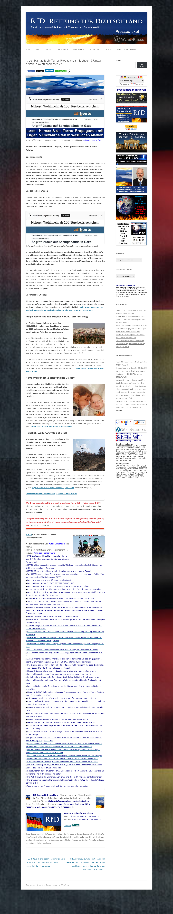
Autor (108, 50)
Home (28, 50)
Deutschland (71, 834)
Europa (79, 834)
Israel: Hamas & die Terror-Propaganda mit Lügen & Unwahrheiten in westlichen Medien (131, 395)
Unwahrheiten (36, 843)
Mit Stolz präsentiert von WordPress (56, 885)
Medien (68, 840)
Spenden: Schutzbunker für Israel (40, 494)
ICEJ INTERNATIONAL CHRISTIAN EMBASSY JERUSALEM (53, 487)
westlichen (47, 843)
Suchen (118, 60)
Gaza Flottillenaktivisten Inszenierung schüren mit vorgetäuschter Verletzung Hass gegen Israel (130, 344)
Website (49, 50)
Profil (38, 50)
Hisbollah (91, 837)
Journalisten (38, 840)
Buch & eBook (78, 50)
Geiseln (67, 837)
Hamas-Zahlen (81, 837)
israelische (29, 840)
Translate (139, 84)
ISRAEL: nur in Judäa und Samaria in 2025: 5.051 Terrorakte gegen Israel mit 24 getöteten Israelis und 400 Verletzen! (131, 328)
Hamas (73, 837)
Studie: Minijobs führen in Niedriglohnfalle (131, 362)
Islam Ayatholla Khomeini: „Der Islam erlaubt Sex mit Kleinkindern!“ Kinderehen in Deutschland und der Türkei (131, 404)
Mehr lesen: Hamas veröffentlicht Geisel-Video (51, 426)
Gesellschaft (87, 834)
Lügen (62, 840)
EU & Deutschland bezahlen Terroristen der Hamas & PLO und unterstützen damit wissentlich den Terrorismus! (45, 862)
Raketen (85, 840)
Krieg (99, 834)
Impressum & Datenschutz (127, 50)
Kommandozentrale (51, 840)
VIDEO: (29, 534)
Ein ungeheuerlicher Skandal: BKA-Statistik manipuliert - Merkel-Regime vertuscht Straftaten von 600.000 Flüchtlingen (131, 371)
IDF (97, 837)
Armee (56, 837)
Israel (95, 834)
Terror (91, 840)
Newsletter (63, 50)
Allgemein (62, 834)
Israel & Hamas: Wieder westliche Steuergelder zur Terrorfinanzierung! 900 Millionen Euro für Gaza (131, 319)
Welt (31, 837)
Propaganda (76, 840)
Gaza (61, 837)
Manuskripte (95, 50)
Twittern (67, 825)
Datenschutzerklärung (33, 885)
